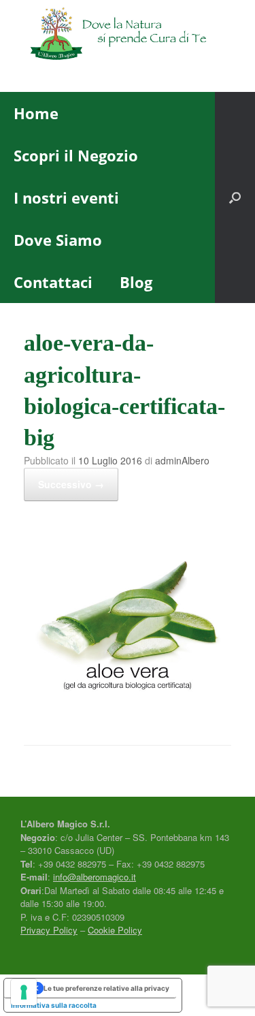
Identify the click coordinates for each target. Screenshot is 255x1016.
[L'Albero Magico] (127, 36)
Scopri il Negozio (76, 155)
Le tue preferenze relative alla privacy (106, 988)
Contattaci (53, 282)
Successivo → (71, 484)
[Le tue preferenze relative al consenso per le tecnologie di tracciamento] (24, 992)
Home (36, 113)
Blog (136, 282)
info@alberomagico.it (94, 876)
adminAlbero (182, 460)
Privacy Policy (49, 929)
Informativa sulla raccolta (54, 1005)
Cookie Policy (115, 929)
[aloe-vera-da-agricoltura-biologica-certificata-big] (127, 708)
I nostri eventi (66, 197)
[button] (235, 197)
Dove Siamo (58, 239)
